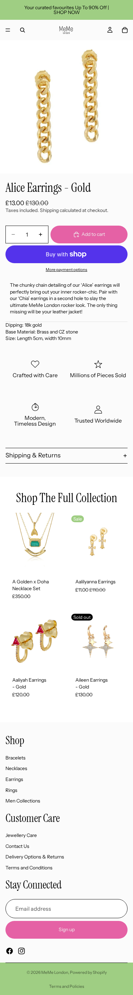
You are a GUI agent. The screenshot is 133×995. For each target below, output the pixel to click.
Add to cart (93, 234)
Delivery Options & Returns (34, 857)
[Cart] (124, 30)
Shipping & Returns (33, 455)
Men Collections (22, 801)
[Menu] (8, 30)
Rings (11, 790)
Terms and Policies (66, 986)
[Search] (22, 30)
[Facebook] (9, 951)
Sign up (67, 930)
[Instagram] (21, 951)
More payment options (66, 269)
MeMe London (54, 972)
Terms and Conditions (29, 868)
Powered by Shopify (88, 972)
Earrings (14, 779)
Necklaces (16, 769)
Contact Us (17, 846)
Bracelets (15, 758)
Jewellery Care (21, 836)
